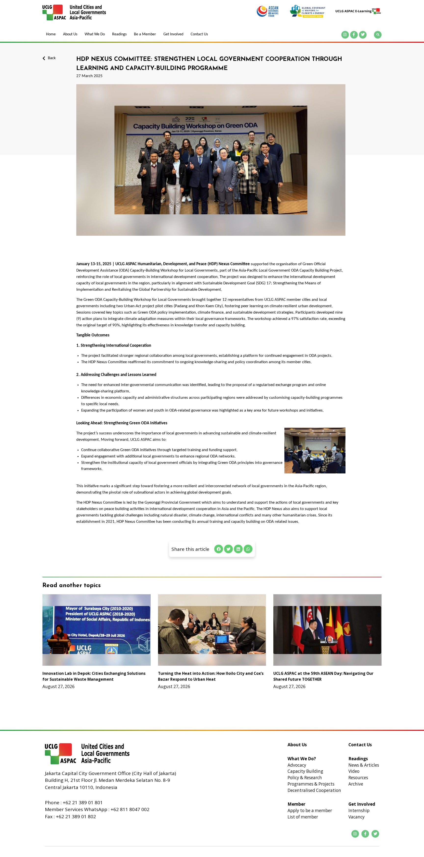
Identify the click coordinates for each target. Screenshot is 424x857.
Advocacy (297, 765)
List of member (303, 817)
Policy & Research (305, 777)
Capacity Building (305, 771)
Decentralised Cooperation (314, 790)
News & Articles (363, 765)
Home (51, 34)
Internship (359, 810)
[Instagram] (345, 35)
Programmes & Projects (311, 784)
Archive (355, 784)
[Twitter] (363, 35)
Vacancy (356, 817)
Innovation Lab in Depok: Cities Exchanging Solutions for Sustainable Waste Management (94, 676)
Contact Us (199, 34)
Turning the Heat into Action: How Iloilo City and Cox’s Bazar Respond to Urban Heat (211, 676)
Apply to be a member (310, 810)
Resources (358, 777)
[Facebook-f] (354, 35)
